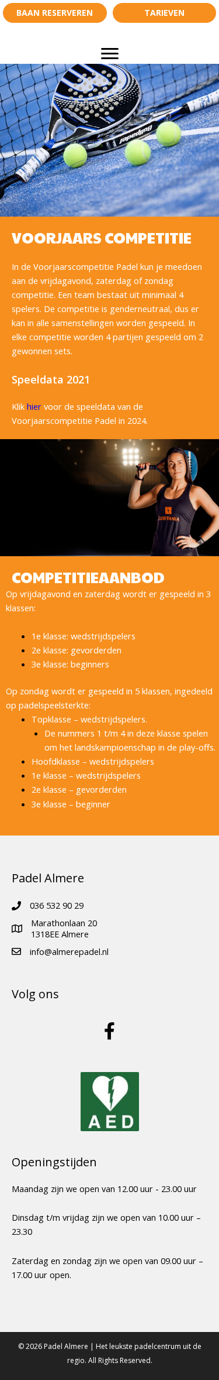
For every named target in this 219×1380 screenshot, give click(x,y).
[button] (55, 13)
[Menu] (109, 54)
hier (34, 406)
